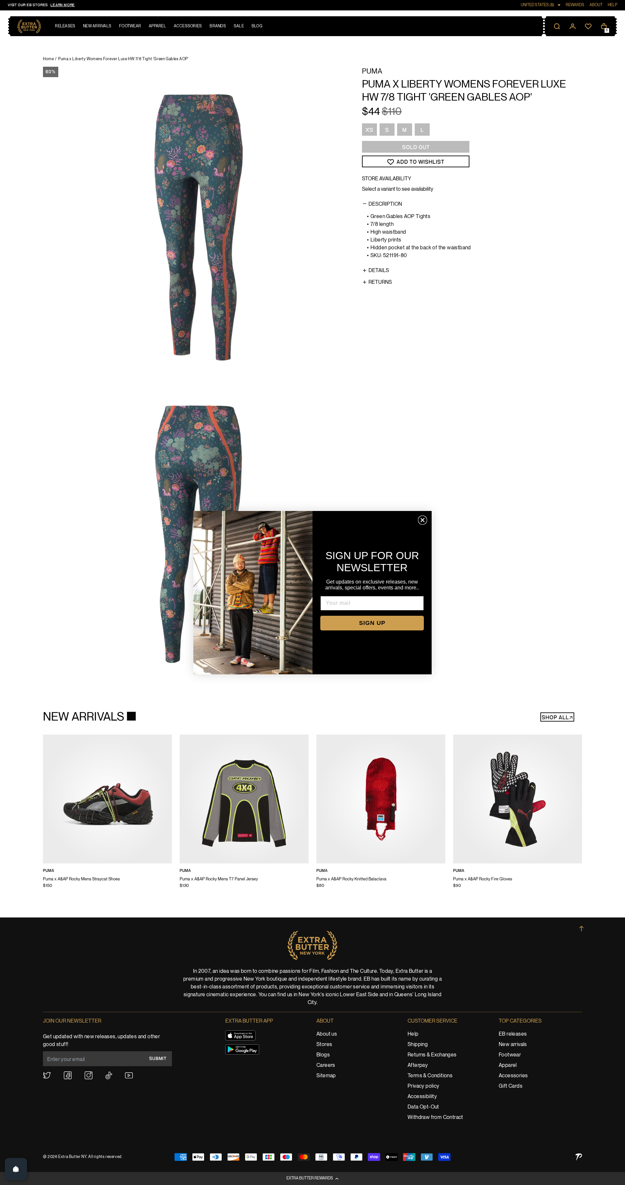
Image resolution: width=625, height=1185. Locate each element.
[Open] (16, 1169)
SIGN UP (372, 623)
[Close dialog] (422, 520)
